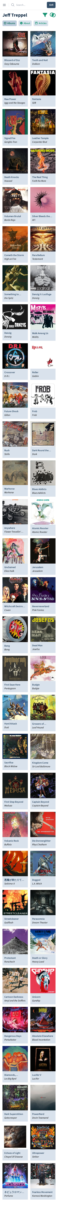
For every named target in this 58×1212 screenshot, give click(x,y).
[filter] (45, 15)
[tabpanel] (29, 615)
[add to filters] (53, 15)
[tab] (9, 23)
